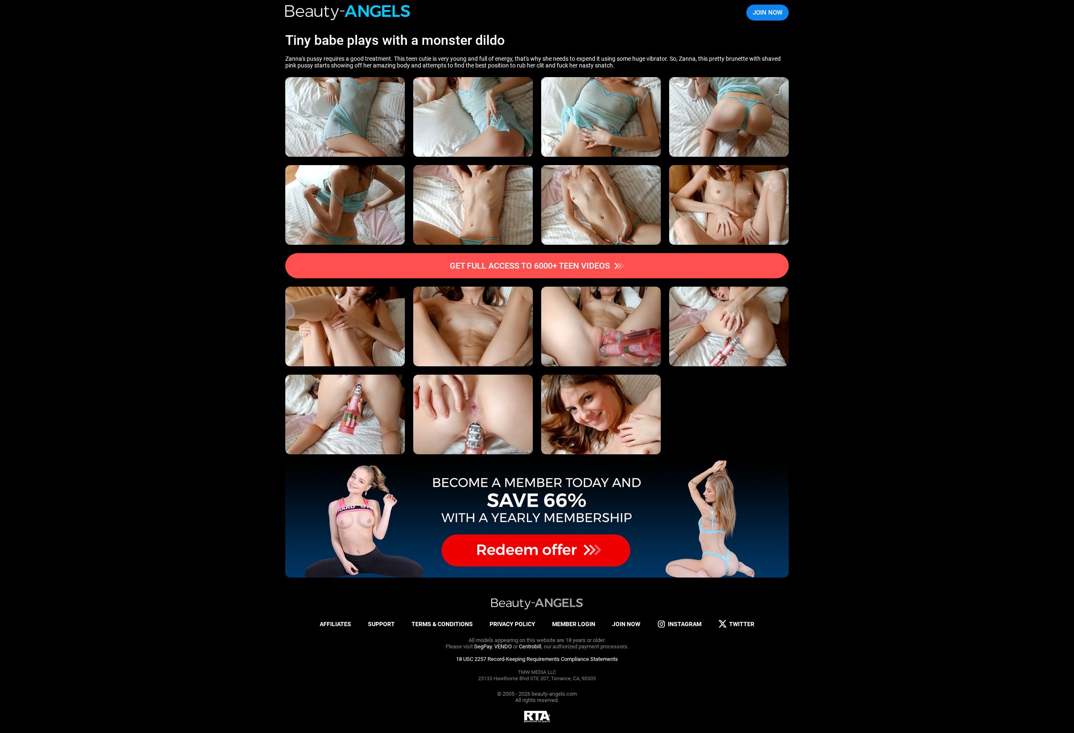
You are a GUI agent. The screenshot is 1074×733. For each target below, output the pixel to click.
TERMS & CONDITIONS (442, 624)
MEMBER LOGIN (573, 624)
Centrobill (530, 646)
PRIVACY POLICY (512, 624)
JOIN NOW (767, 12)
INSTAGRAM (684, 624)
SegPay (483, 646)
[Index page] (348, 12)
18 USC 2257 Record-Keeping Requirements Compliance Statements (537, 659)
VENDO (503, 646)
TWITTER (741, 624)
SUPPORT (381, 624)
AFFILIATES (335, 624)
